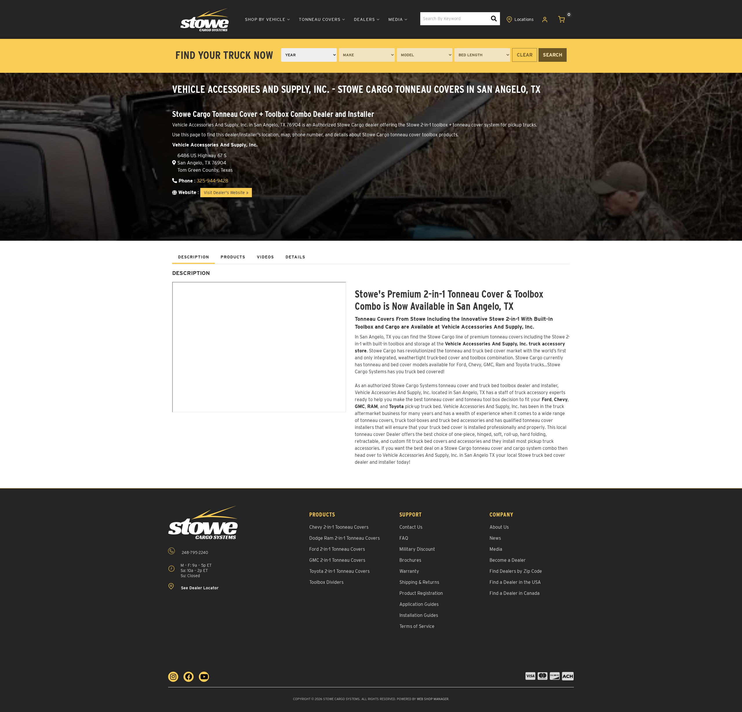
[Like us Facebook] (188, 677)
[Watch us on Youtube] (204, 677)
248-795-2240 (194, 552)
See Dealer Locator (199, 588)
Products (233, 257)
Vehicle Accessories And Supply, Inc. (481, 406)
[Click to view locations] (520, 19)
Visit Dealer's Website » (226, 192)
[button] (267, 19)
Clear (524, 55)
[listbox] (309, 55)
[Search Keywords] (494, 18)
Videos (265, 257)
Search (552, 55)
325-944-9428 (212, 181)
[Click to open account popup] (545, 19)
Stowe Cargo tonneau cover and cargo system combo (500, 448)
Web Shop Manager (432, 699)
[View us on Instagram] (173, 677)
